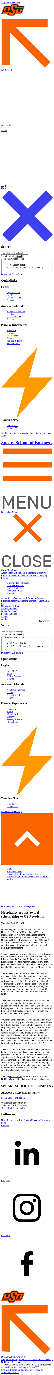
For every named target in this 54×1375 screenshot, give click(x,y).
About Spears (7, 573)
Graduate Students (15, 585)
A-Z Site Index (16, 274)
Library (10, 338)
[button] (27, 128)
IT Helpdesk (12, 335)
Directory (5, 274)
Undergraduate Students (18, 583)
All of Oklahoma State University (27, 267)
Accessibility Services (11, 1367)
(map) (23, 1105)
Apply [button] (4, 619)
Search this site (8, 256)
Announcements (14, 871)
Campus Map (13, 428)
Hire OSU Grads (13, 1362)
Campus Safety (28, 1367)
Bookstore (11, 330)
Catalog (10, 314)
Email (9, 295)
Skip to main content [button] (10, 2)
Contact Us (21, 1108)
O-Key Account (14, 297)
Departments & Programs (25, 573)
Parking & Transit (15, 341)
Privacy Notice (28, 1370)
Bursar (10, 333)
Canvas (10, 300)
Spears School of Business (13, 1098)
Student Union (13, 343)
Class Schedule (14, 316)
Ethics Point (15, 1370)
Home (10, 869)
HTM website (15, 1076)
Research (14, 575)
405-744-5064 (7, 1108)
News (3, 1120)
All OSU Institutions (33, 1359)
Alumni (10, 593)
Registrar (11, 319)
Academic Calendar (16, 311)
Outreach (23, 575)
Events (10, 1120)
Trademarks (13, 1372)
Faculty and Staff (14, 590)
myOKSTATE (13, 292)
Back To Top (45, 621)
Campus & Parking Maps (12, 1359)
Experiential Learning (37, 575)
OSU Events (12, 425)
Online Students (14, 588)
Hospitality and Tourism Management (24, 874)
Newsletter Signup (22, 1120)
